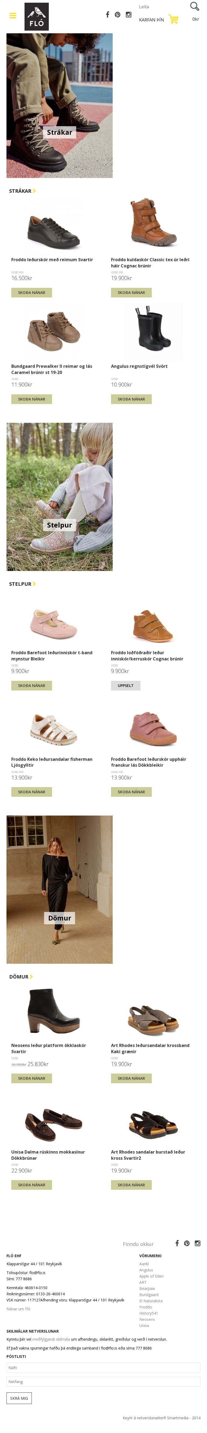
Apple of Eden (151, 1276)
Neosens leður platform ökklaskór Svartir (48, 1048)
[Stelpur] (59, 496)
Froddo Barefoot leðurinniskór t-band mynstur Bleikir (51, 655)
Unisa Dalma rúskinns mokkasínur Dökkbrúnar (48, 1155)
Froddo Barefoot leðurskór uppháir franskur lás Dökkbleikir (148, 762)
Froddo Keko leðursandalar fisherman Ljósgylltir (51, 762)
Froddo (145, 1307)
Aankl (144, 1263)
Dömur (19, 976)
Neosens (147, 1319)
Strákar (21, 191)
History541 (148, 1313)
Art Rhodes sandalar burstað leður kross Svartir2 (148, 1155)
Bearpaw (147, 1288)
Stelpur (21, 584)
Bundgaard (148, 1294)
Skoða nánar (31, 292)
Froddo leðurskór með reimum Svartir (52, 260)
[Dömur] (59, 889)
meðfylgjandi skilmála (51, 1339)
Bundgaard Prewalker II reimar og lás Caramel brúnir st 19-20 (51, 369)
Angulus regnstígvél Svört (139, 366)
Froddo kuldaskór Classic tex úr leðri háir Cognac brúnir (150, 262)
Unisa (144, 1325)
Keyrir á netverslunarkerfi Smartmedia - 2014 (162, 1417)
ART (143, 1282)
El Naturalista (151, 1300)
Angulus (146, 1269)
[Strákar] (59, 103)
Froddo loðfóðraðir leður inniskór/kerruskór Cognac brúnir (147, 655)
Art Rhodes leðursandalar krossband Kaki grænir (150, 1048)
